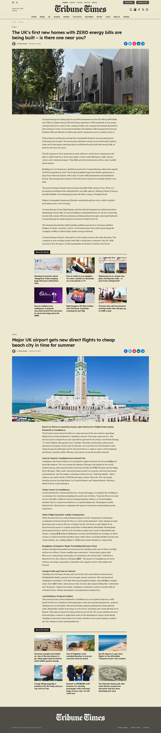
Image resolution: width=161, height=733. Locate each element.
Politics (77, 17)
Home (33, 17)
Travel (126, 17)
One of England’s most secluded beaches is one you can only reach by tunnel (79, 656)
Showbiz (89, 17)
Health (116, 17)
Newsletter (142, 2)
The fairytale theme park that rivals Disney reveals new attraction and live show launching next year (112, 687)
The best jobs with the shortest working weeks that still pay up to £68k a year (112, 308)
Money (66, 17)
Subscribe (129, 2)
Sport (99, 17)
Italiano (94, 2)
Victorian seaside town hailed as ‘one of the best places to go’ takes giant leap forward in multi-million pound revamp (48, 657)
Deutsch (87, 2)
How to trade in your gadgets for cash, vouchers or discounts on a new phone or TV (80, 278)
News (42, 17)
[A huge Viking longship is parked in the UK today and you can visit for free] (48, 673)
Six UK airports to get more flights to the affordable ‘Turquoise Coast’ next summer (112, 656)
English (65, 2)
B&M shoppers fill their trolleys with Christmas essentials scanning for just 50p (79, 308)
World (57, 17)
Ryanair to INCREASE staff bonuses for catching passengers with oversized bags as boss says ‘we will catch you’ (78, 688)
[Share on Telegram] (143, 44)
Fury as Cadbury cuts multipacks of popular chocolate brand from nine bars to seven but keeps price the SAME (48, 311)
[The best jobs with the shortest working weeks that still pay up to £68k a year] (113, 295)
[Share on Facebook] (126, 44)
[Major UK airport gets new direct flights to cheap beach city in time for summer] (80, 389)
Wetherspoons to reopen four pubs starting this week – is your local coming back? (112, 278)
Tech (108, 17)
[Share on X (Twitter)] (130, 44)
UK (49, 17)
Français (80, 2)
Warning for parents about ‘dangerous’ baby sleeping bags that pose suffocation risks (46, 279)
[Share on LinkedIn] (138, 44)
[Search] (17, 2)
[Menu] (13, 2)
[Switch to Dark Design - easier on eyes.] (131, 9)
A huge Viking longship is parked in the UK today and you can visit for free (48, 686)
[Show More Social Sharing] (147, 44)
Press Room (23, 44)
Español (72, 2)
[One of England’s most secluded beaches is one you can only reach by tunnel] (80, 643)
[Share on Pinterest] (134, 44)
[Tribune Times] (80, 9)
